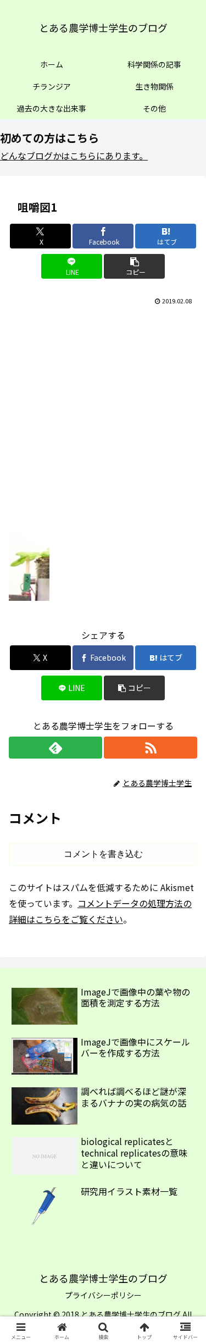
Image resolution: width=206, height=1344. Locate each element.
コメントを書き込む (103, 854)
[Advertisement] (103, 416)
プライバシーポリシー (103, 1295)
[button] (134, 266)
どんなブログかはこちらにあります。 (74, 155)
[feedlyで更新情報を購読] (55, 748)
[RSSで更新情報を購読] (150, 748)
